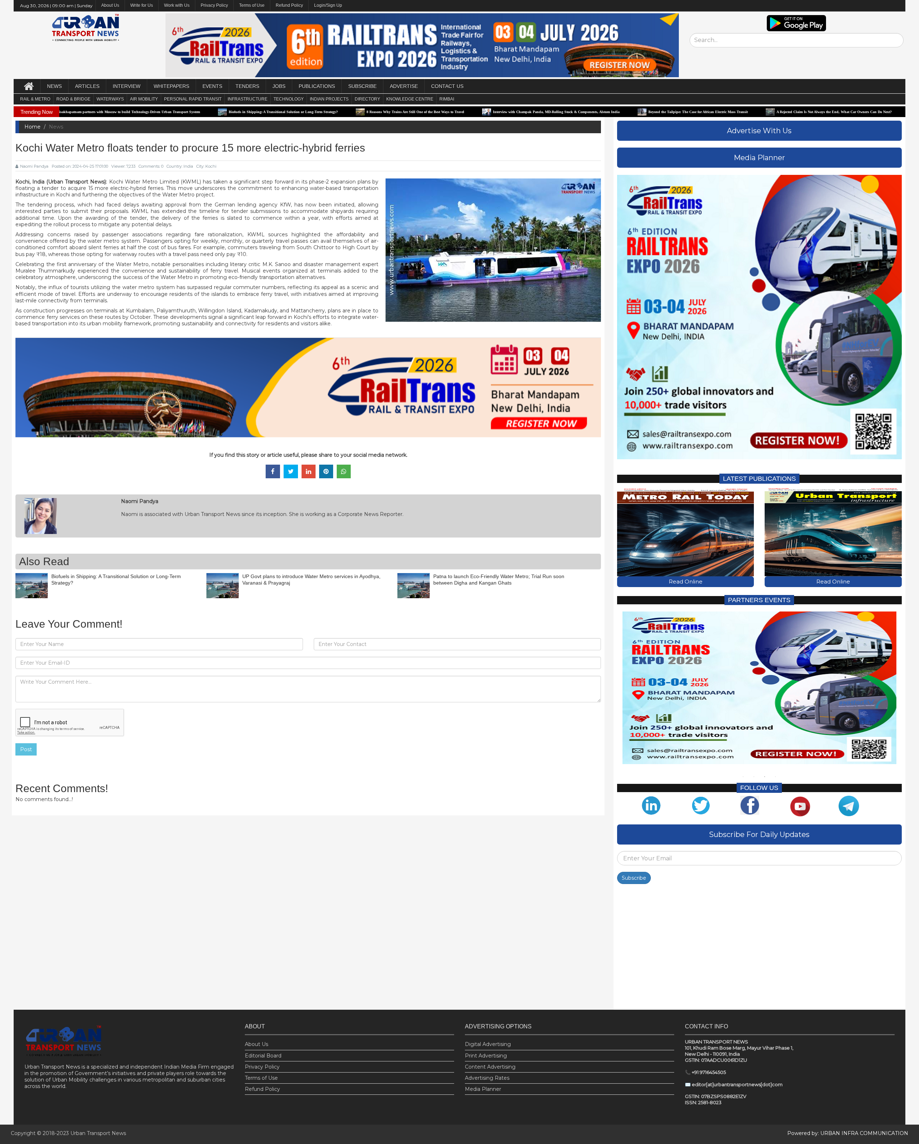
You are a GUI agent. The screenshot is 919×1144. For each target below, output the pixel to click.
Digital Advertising (488, 1044)
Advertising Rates (487, 1078)
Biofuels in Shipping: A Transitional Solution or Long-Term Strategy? (198, 112)
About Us (256, 1044)
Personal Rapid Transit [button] (192, 99)
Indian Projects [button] (329, 99)
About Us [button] (110, 5)
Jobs (278, 86)
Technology (289, 99)
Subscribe (634, 878)
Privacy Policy (214, 5)
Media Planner (483, 1089)
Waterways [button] (110, 99)
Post (26, 749)
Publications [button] (317, 86)
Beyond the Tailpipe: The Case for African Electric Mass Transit (613, 112)
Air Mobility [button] (144, 99)
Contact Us (447, 86)
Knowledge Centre (409, 99)
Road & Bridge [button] (73, 99)
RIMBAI (446, 99)
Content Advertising (490, 1067)
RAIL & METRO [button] (35, 99)
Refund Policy (289, 5)
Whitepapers (171, 86)
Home (32, 127)
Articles (87, 86)
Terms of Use (252, 5)
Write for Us (141, 5)
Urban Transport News (98, 1133)
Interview (126, 86)
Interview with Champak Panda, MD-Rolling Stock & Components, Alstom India (472, 112)
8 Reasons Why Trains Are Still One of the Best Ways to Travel (331, 112)
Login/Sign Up (328, 5)
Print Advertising (486, 1055)
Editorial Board (263, 1055)
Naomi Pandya (34, 166)
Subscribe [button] (362, 86)
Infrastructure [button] (247, 99)
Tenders (247, 86)
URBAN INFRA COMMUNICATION (864, 1133)
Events (212, 86)
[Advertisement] (759, 948)
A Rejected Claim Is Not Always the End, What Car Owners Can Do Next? (749, 112)
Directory (367, 99)
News (54, 86)
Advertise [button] (404, 86)
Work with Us (177, 5)
